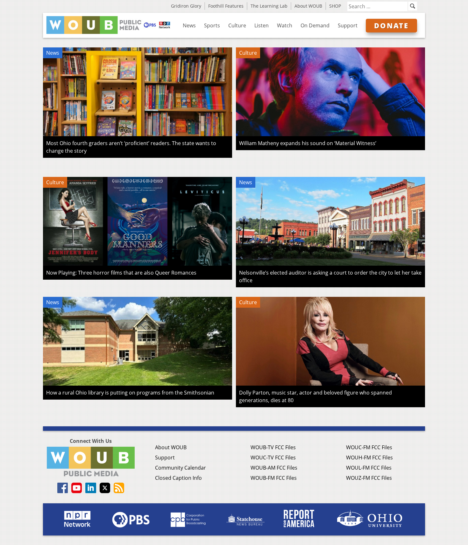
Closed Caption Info (178, 477)
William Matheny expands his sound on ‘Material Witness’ (307, 143)
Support (348, 25)
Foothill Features (226, 6)
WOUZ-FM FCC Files (369, 477)
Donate (391, 25)
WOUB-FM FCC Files (274, 477)
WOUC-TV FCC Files (273, 457)
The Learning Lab (269, 6)
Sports (212, 25)
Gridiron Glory (186, 6)
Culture (237, 25)
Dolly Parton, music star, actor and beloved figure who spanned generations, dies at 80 (315, 396)
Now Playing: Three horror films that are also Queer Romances (121, 272)
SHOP (335, 6)
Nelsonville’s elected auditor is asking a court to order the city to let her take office (330, 276)
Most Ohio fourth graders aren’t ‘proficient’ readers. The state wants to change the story (131, 147)
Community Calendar (180, 467)
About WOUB (308, 6)
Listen (261, 25)
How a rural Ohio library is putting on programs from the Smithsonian (130, 392)
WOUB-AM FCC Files (274, 467)
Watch (284, 25)
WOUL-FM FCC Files (369, 467)
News (189, 25)
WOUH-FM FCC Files (369, 457)
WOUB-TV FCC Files (273, 447)
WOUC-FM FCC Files (369, 447)
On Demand (315, 25)
